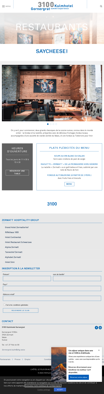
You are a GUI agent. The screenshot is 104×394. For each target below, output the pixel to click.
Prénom (6, 274)
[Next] (97, 95)
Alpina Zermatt (12, 247)
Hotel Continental (13, 237)
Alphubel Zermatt (13, 257)
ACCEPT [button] (60, 390)
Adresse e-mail (8, 294)
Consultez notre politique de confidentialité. (43, 386)
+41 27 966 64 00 (12, 345)
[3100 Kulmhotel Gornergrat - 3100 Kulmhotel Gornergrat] (52, 6)
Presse (17, 359)
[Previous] (7, 95)
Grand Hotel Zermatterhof (16, 227)
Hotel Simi (9, 262)
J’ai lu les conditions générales (17, 305)
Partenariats (5, 359)
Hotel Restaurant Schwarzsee (18, 242)
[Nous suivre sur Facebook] (96, 327)
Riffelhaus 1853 (12, 232)
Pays (5, 284)
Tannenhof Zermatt (13, 252)
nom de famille (58, 274)
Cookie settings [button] (43, 389)
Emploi (27, 359)
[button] (6, 6)
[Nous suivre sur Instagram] (100, 327)
